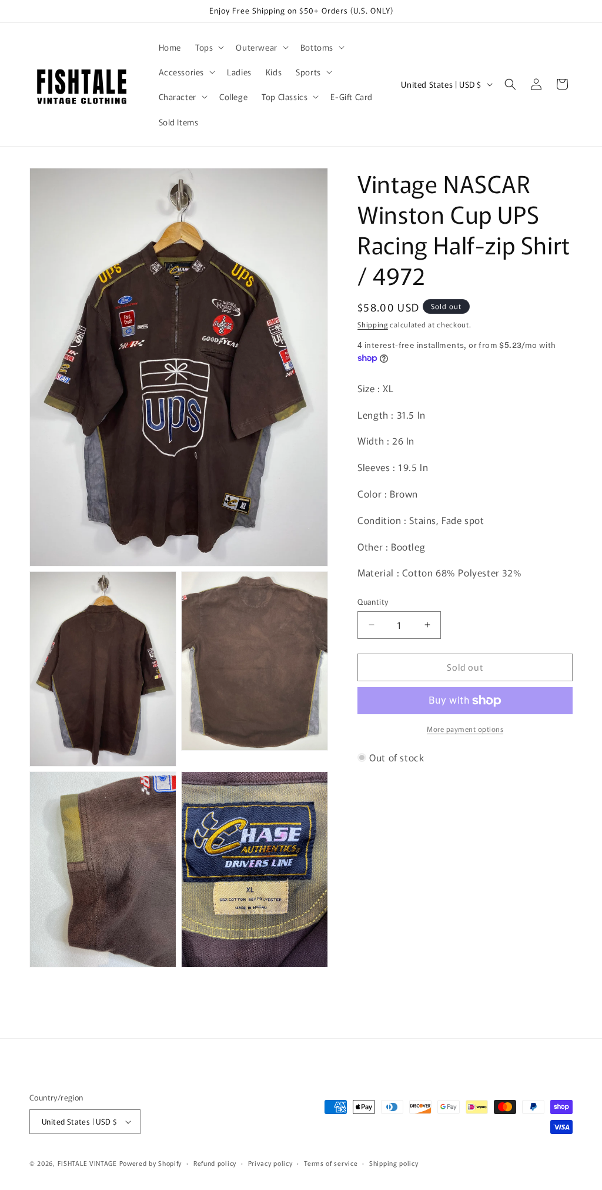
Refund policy (214, 1163)
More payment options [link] (465, 729)
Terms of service (330, 1163)
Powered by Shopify (150, 1163)
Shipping (372, 324)
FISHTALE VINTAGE (87, 1163)
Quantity (372, 601)
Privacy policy (270, 1163)
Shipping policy (394, 1163)
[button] (208, 47)
